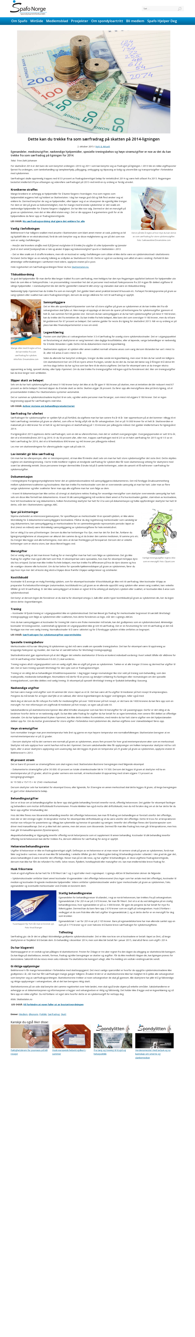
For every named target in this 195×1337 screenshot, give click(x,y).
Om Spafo (19, 21)
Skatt (63, 1014)
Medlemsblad (57, 21)
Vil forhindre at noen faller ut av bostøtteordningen (53, 1004)
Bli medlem (135, 21)
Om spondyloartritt (107, 21)
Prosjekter (79, 21)
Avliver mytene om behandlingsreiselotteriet (49, 406)
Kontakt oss (21, 28)
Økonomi (33, 1014)
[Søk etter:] (163, 8)
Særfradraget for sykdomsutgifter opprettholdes (52, 634)
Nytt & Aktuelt (102, 146)
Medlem (23, 1014)
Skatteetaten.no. (80, 266)
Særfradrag (54, 1014)
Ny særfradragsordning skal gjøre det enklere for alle (54, 221)
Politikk (43, 1014)
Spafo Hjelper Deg (162, 21)
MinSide (36, 21)
